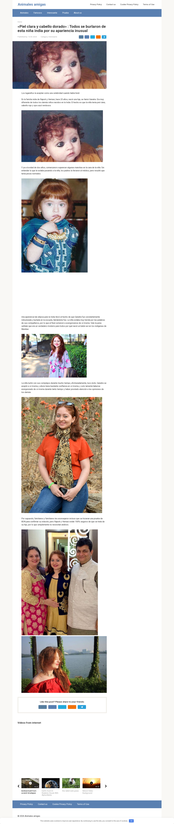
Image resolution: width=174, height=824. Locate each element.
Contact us (111, 4)
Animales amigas (32, 4)
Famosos (38, 13)
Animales (24, 13)
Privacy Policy (96, 4)
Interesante (52, 13)
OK (131, 821)
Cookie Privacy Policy (129, 4)
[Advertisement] (64, 294)
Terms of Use (148, 4)
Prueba (65, 13)
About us (78, 13)
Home (20, 22)
